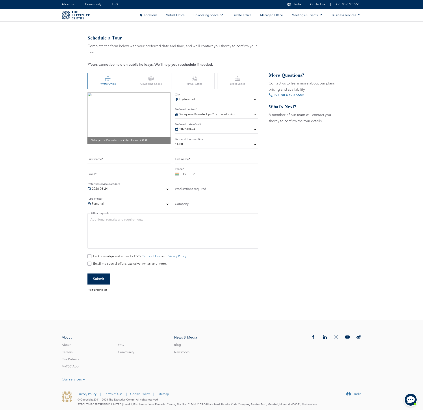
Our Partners (70, 359)
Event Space (237, 84)
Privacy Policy (176, 256)
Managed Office (271, 15)
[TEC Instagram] (336, 337)
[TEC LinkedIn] (324, 337)
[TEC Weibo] (358, 337)
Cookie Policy (140, 394)
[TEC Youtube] (347, 337)
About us (68, 4)
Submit (98, 279)
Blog (177, 345)
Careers (67, 352)
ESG (115, 4)
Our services (72, 379)
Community (93, 4)
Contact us (317, 4)
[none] (216, 115)
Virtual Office (175, 15)
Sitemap (163, 394)
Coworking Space (151, 84)
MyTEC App (70, 366)
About (66, 345)
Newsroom (181, 352)
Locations (150, 15)
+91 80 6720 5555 (348, 4)
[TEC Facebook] (313, 337)
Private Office (242, 15)
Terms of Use (151, 256)
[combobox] (216, 100)
